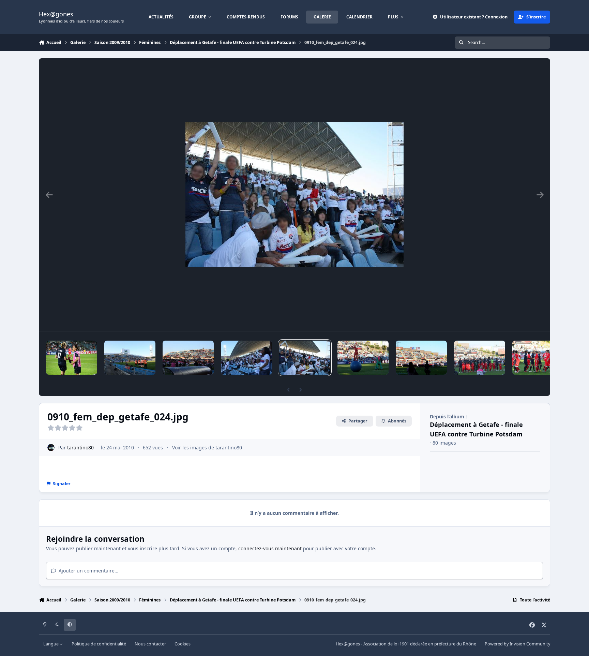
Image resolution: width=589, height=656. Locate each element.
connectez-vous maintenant (270, 548)
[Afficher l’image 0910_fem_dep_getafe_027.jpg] (479, 358)
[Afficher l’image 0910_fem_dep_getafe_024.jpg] (304, 358)
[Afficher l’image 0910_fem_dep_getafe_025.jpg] (363, 358)
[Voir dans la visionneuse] (294, 194)
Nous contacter (150, 644)
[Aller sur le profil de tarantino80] (51, 447)
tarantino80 (80, 447)
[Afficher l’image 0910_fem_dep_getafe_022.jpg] (188, 358)
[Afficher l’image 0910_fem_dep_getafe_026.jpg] (421, 358)
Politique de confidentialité (99, 644)
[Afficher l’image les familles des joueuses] (246, 358)
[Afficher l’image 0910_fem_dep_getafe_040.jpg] (71, 358)
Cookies (183, 644)
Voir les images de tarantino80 (207, 447)
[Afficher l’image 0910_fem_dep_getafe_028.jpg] (537, 358)
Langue (51, 644)
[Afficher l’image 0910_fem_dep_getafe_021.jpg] (129, 358)
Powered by (517, 644)
